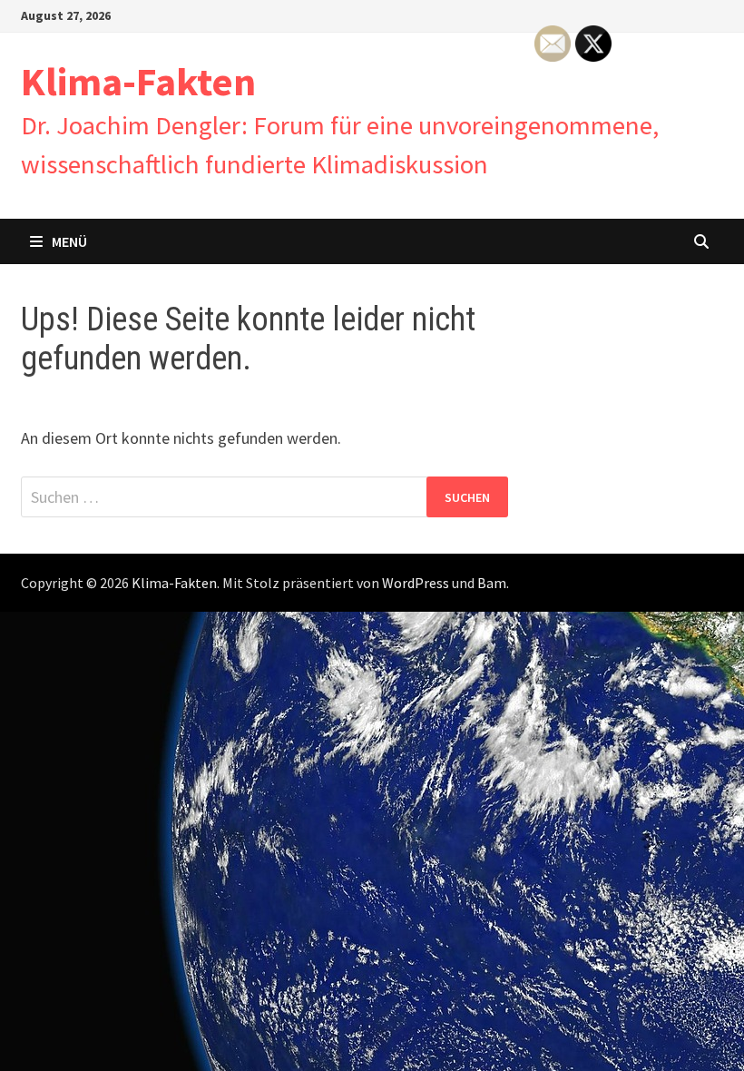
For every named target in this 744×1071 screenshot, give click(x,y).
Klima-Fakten (138, 81)
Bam (491, 583)
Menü (69, 241)
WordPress (415, 583)
